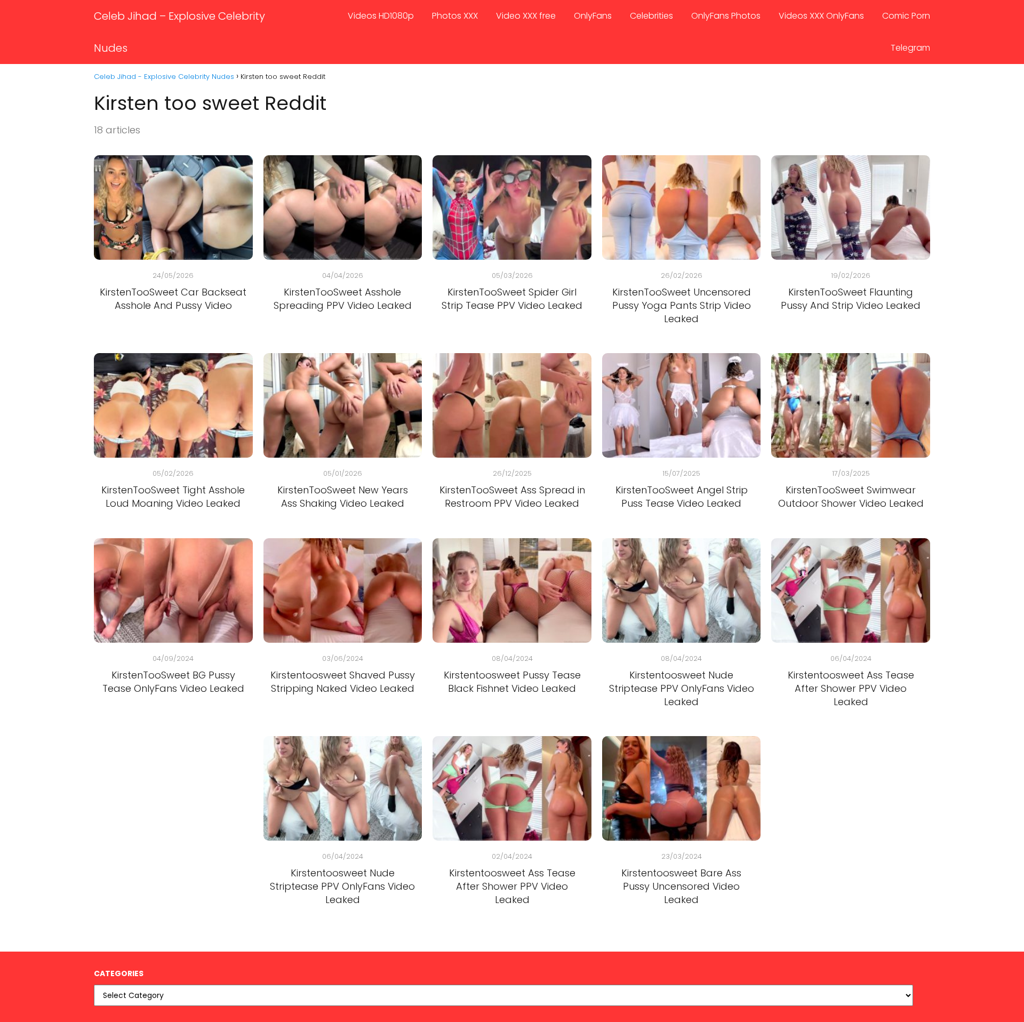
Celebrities (651, 16)
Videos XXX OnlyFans (821, 16)
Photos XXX (455, 16)
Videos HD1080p (381, 16)
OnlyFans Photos (726, 16)
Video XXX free (526, 16)
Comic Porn (906, 16)
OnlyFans (593, 16)
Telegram (910, 48)
